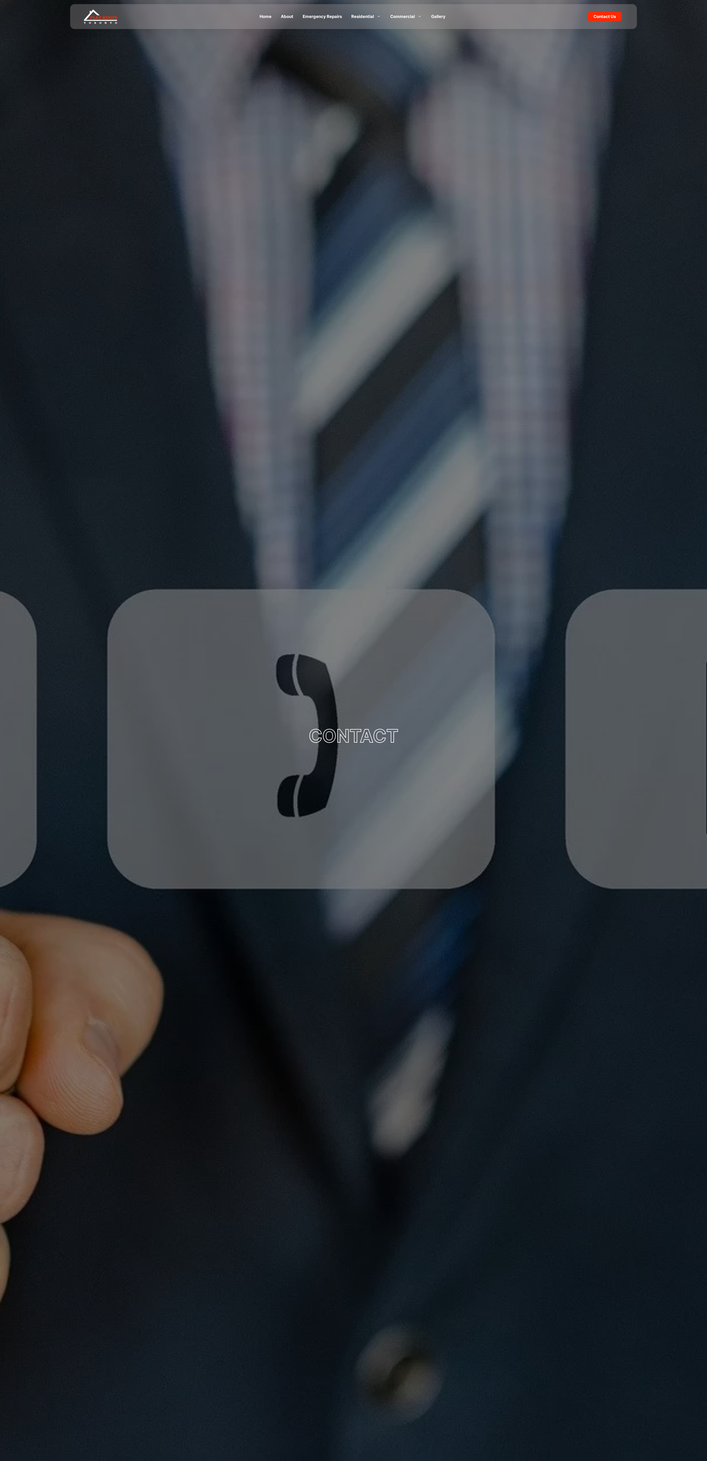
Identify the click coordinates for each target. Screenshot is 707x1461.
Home (265, 16)
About (287, 16)
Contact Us (604, 16)
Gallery (438, 16)
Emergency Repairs (322, 16)
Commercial (402, 16)
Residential (362, 16)
